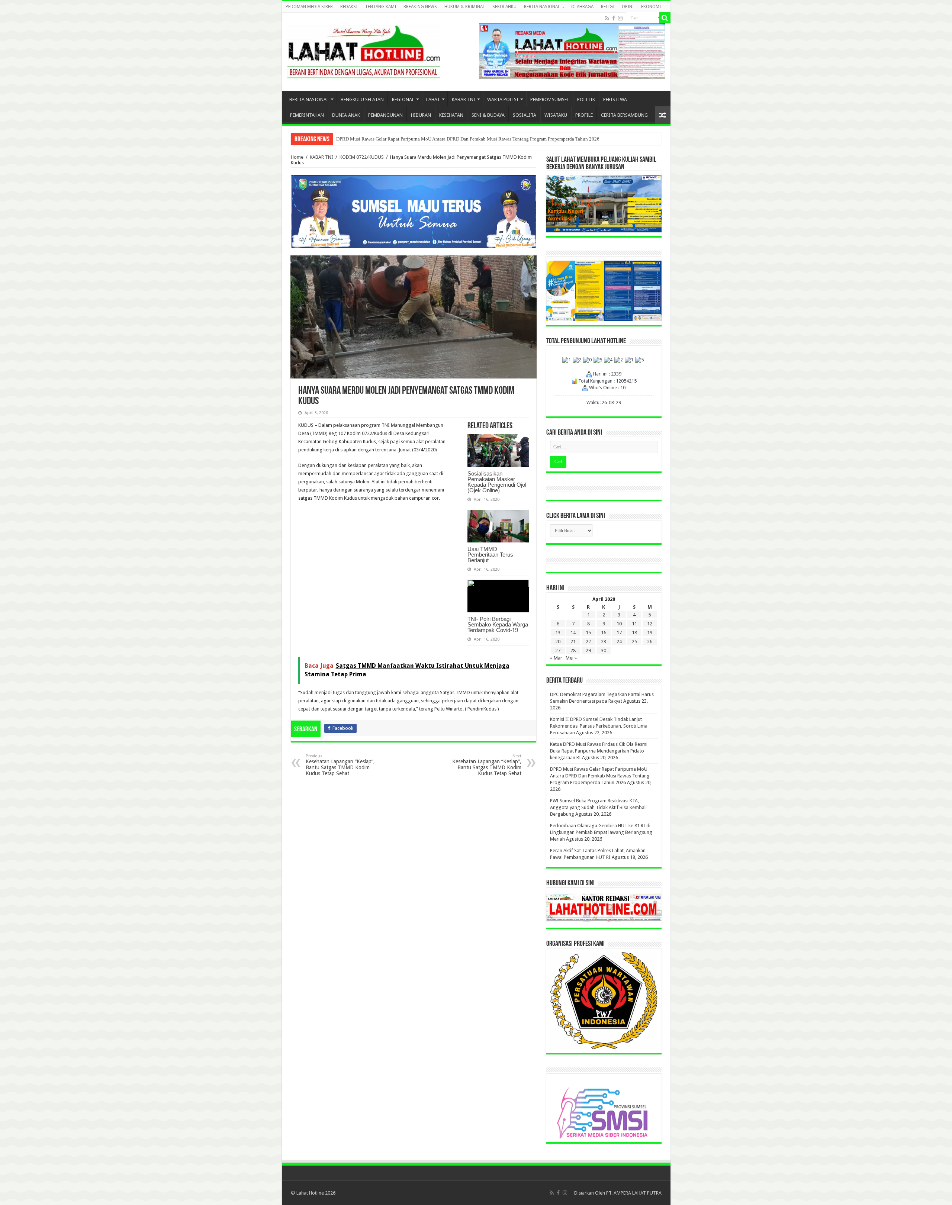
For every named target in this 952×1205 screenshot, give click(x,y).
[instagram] (620, 18)
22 (588, 641)
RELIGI (607, 6)
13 (557, 632)
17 (619, 632)
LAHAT (433, 99)
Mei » (571, 658)
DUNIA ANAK (346, 115)
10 (619, 623)
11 (634, 623)
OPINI (628, 6)
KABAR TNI (463, 99)
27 (557, 650)
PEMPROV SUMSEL (549, 99)
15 (588, 632)
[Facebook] (613, 18)
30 (603, 650)
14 (573, 632)
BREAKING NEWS (420, 6)
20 (557, 641)
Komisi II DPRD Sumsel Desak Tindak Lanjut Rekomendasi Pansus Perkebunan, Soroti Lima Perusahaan (598, 725)
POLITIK (586, 99)
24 (619, 641)
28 (573, 650)
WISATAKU (555, 115)
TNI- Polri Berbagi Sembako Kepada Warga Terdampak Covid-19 (497, 624)
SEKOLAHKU (504, 6)
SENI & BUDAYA (488, 115)
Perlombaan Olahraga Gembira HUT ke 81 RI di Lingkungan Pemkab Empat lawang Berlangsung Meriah (601, 832)
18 (634, 632)
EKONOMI (651, 6)
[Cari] (664, 17)
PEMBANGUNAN (385, 115)
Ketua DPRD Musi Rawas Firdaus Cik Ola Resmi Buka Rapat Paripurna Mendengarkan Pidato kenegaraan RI (598, 750)
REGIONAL (403, 99)
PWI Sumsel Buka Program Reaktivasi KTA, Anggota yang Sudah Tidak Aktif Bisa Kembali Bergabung (598, 807)
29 (588, 650)
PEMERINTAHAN (307, 115)
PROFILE (584, 115)
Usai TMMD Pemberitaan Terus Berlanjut (490, 554)
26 (649, 641)
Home (297, 157)
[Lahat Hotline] (363, 50)
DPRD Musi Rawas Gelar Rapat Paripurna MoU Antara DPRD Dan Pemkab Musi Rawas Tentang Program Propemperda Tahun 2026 (467, 139)
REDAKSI (348, 6)
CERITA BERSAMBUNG (624, 115)
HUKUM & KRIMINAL (464, 6)
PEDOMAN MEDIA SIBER (309, 6)
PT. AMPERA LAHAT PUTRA (634, 1193)
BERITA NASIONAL (542, 6)
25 (634, 641)
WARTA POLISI (502, 99)
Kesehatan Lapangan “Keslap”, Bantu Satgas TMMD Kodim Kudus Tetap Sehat (340, 765)
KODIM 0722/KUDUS (362, 157)
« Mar (556, 658)
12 (649, 623)
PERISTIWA (615, 99)
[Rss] (607, 18)
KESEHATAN (451, 115)
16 (603, 632)
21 (573, 641)
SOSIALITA (524, 115)
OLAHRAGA (582, 6)
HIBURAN (421, 115)
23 (603, 641)
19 (649, 632)
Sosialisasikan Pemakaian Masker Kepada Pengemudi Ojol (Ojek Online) (496, 481)
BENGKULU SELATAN (362, 99)
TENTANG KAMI (380, 6)
